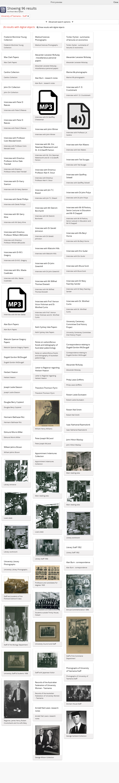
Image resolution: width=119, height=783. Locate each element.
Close (115, 2)
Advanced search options (59, 22)
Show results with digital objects (51, 27)
